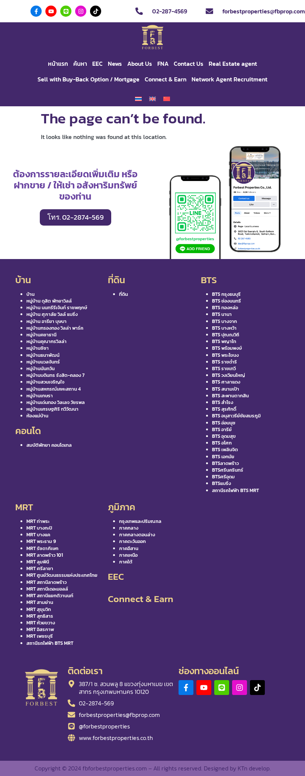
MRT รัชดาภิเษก (42, 548)
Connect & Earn (165, 79)
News (115, 63)
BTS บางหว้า (224, 328)
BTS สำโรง (222, 402)
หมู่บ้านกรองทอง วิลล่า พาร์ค (54, 328)
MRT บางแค (38, 534)
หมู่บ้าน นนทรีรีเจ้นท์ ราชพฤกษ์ (56, 307)
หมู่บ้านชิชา (37, 348)
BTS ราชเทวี (224, 368)
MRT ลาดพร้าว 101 (44, 555)
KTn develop (254, 768)
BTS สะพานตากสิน (230, 395)
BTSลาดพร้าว (225, 463)
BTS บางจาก (224, 321)
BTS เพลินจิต (225, 449)
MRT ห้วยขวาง (40, 622)
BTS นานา (222, 314)
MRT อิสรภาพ (40, 629)
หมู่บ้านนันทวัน (40, 368)
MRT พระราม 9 (41, 541)
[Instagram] (80, 11)
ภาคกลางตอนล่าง (137, 534)
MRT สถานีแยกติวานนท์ (49, 595)
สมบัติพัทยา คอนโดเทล (49, 445)
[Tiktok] (95, 11)
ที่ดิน (123, 294)
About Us (139, 63)
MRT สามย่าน (39, 602)
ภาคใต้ (125, 561)
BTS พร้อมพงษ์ (227, 348)
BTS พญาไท (224, 341)
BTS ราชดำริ (224, 361)
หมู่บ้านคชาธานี (41, 334)
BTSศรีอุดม (223, 476)
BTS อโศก (222, 442)
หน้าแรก (58, 63)
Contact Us (188, 63)
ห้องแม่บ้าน (37, 415)
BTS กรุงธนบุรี (226, 294)
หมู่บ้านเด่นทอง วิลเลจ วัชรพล (55, 402)
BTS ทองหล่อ (225, 307)
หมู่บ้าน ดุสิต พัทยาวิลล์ (49, 300)
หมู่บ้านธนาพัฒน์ (43, 355)
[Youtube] (51, 11)
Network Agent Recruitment (229, 79)
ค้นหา (80, 63)
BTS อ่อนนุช (223, 422)
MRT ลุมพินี (37, 561)
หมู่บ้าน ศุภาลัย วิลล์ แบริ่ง (52, 314)
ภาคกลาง (128, 527)
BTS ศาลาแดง (226, 381)
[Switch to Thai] (138, 99)
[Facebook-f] (36, 11)
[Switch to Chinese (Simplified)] (167, 99)
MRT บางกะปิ (39, 527)
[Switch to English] (152, 99)
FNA (162, 63)
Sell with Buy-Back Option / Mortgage (88, 79)
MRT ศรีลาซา (39, 568)
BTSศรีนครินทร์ (227, 469)
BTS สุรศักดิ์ (224, 409)
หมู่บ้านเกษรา (39, 395)
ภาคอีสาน (128, 548)
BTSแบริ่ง (221, 483)
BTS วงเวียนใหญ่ (228, 375)
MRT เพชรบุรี (39, 636)
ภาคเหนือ (128, 555)
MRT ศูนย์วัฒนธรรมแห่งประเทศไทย (61, 575)
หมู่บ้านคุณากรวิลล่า (46, 341)
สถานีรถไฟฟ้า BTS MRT (235, 490)
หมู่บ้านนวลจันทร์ (43, 361)
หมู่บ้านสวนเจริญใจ (45, 381)
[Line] (65, 11)
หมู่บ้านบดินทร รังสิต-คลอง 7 (55, 375)
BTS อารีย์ (222, 429)
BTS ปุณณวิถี (225, 334)
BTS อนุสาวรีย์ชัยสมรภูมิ (236, 415)
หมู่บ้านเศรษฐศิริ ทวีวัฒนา (52, 409)
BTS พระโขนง (225, 355)
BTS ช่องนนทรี (226, 300)
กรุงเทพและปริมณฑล (140, 521)
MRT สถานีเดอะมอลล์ (47, 588)
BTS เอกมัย (223, 456)
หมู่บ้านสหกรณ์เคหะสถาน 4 (53, 388)
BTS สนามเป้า (225, 388)
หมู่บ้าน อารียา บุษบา (46, 321)
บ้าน (30, 294)
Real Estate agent (233, 63)
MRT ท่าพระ (37, 521)
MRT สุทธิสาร (39, 616)
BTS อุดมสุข (224, 436)
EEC (97, 63)
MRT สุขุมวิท (38, 609)
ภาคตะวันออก (132, 541)
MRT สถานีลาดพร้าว (46, 582)
